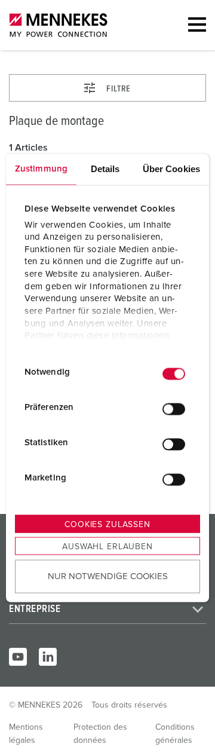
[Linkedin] (48, 657)
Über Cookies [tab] (171, 169)
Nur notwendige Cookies (108, 575)
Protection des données (100, 734)
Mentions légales (26, 734)
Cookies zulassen (107, 525)
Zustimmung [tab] (41, 168)
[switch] (173, 409)
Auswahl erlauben (107, 547)
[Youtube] (18, 657)
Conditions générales (175, 734)
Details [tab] (105, 169)
